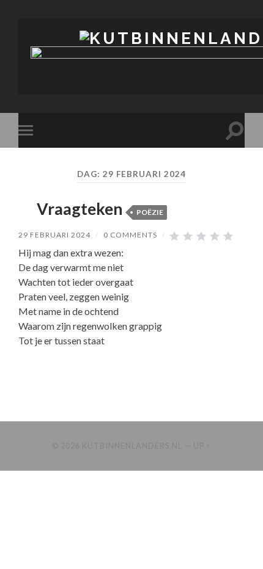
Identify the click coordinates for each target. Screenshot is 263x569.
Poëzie (149, 212)
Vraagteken (79, 209)
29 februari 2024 (54, 234)
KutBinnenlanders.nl (132, 446)
